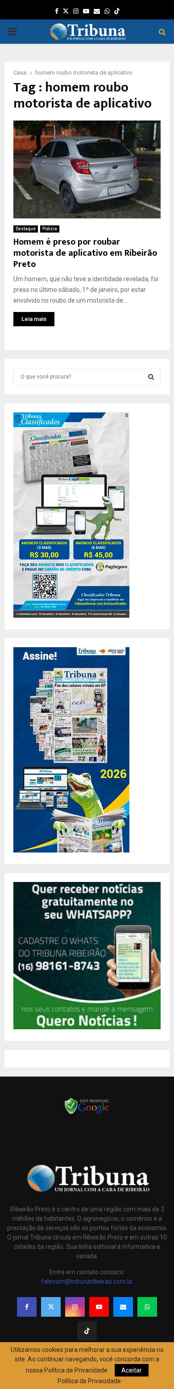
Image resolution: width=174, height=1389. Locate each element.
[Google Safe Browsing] (87, 1113)
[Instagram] (75, 1307)
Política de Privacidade (89, 1381)
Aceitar (131, 1370)
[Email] (123, 1307)
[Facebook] (27, 1307)
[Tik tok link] (117, 11)
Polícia (49, 228)
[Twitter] (51, 1307)
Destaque (26, 228)
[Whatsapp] (147, 1307)
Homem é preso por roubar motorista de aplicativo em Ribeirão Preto (85, 253)
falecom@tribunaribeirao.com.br (87, 1281)
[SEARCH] (151, 377)
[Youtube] (99, 1307)
